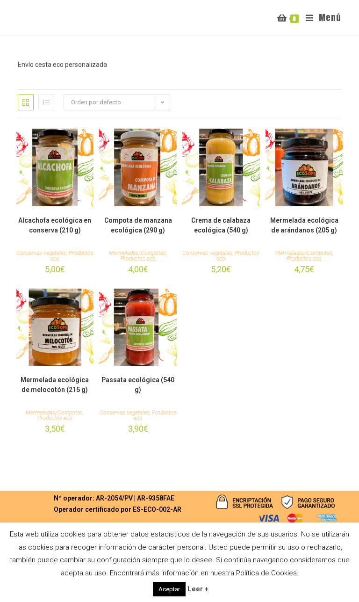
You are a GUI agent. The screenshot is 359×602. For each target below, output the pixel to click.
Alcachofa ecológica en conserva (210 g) (54, 225)
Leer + (197, 589)
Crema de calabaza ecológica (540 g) (221, 225)
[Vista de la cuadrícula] (26, 102)
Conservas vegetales (41, 253)
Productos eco (71, 256)
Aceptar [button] (169, 589)
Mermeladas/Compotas (137, 253)
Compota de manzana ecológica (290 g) (138, 225)
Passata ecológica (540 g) (137, 384)
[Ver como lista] (46, 102)
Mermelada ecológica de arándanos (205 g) (304, 225)
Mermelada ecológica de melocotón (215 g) (55, 384)
